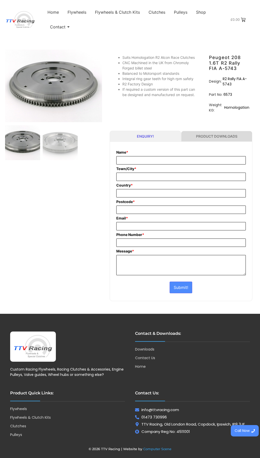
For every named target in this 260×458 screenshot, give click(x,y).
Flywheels (77, 12)
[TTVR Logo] (33, 346)
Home (53, 12)
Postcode (125, 202)
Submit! (181, 287)
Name (122, 152)
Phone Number (130, 234)
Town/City (126, 169)
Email (122, 218)
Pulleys (180, 12)
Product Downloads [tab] (216, 136)
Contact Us (145, 357)
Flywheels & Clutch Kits (117, 12)
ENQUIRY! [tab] (145, 136)
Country (124, 185)
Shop (201, 12)
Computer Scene (157, 449)
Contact (58, 26)
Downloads (144, 349)
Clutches (157, 12)
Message (125, 251)
